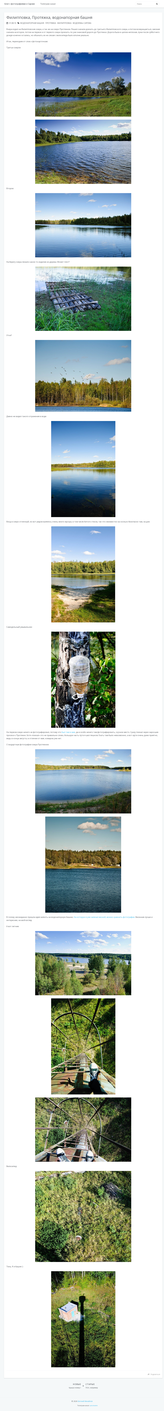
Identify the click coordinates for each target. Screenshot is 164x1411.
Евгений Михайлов (85, 1401)
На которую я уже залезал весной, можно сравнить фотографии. (104, 917)
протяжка (50, 23)
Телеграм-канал (48, 4)
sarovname (94, 1406)
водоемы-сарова (82, 23)
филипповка (64, 23)
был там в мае (68, 732)
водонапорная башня (32, 23)
